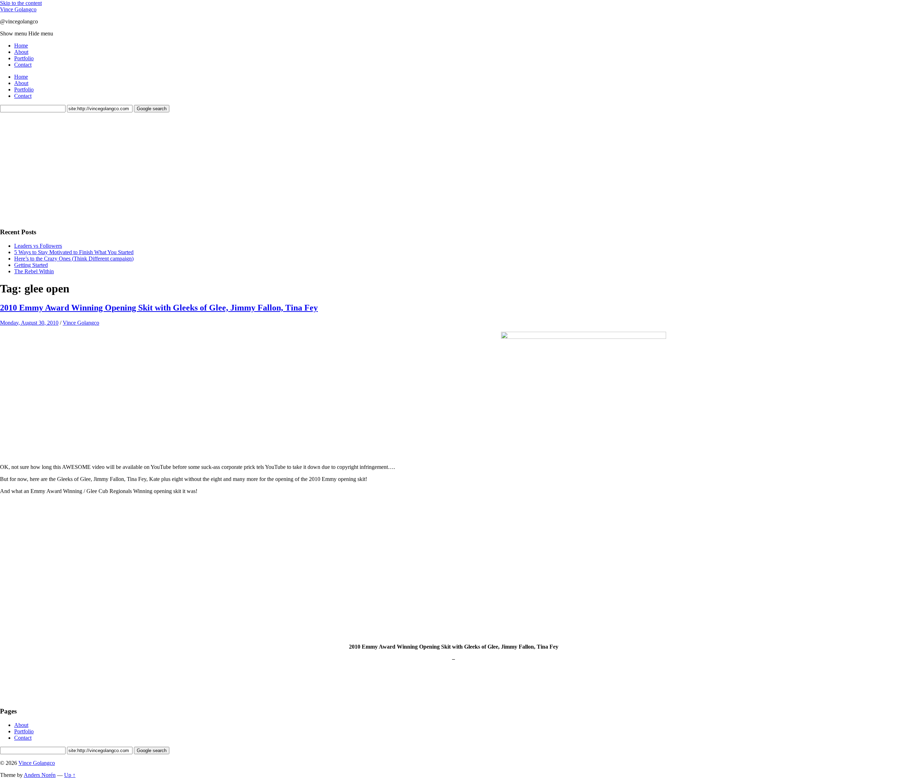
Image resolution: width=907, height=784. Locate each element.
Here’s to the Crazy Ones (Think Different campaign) (74, 259)
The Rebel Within (34, 271)
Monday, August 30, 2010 (29, 323)
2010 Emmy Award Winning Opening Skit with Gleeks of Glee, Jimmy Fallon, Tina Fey (159, 307)
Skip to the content (21, 3)
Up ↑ (69, 775)
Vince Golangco (18, 9)
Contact (23, 65)
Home (21, 46)
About (21, 52)
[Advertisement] (53, 169)
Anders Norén (40, 775)
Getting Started (31, 265)
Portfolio (24, 58)
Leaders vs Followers (38, 246)
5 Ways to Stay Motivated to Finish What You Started (74, 252)
